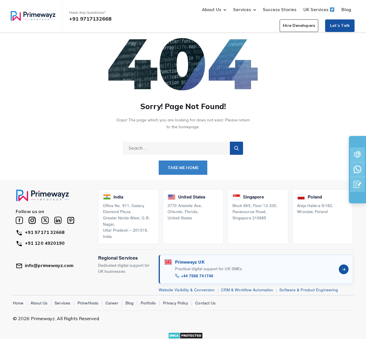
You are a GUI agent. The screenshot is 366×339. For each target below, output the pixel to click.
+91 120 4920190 (45, 243)
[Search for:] (183, 148)
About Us (211, 9)
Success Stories (280, 9)
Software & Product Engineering (308, 289)
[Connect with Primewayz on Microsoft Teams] (357, 154)
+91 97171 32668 (45, 232)
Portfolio (148, 303)
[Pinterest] (70, 220)
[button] (299, 25)
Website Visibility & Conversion (187, 289)
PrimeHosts (87, 303)
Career (112, 303)
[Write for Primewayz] (357, 184)
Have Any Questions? (87, 12)
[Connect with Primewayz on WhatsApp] (357, 169)
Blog (346, 9)
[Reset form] (236, 148)
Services (242, 9)
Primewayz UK (190, 262)
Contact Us (205, 303)
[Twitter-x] (45, 220)
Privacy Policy (175, 303)
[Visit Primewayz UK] (344, 269)
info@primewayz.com (49, 265)
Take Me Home (183, 167)
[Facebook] (19, 220)
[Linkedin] (57, 220)
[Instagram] (32, 220)
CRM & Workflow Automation (247, 289)
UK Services (316, 9)
